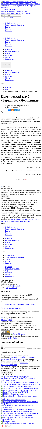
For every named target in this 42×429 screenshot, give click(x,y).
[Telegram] (18, 110)
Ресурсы (8, 29)
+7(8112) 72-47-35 (14, 286)
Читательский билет (8, 353)
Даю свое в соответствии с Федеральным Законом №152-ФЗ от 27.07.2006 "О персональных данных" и (19, 361)
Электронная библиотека (14, 25)
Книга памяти (10, 59)
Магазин (8, 57)
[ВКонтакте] (9, 110)
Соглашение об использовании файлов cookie (17, 304)
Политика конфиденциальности (12, 308)
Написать (5, 196)
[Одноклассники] (12, 110)
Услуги (7, 27)
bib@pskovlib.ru (11, 288)
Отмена (9, 372)
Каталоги (8, 31)
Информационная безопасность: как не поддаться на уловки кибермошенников (20, 220)
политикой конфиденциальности (14, 364)
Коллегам (8, 55)
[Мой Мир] (15, 110)
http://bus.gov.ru (6, 320)
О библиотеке (10, 23)
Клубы (7, 53)
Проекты (8, 49)
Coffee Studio (12, 338)
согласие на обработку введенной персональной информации (18, 358)
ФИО (3, 348)
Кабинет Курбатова (12, 51)
